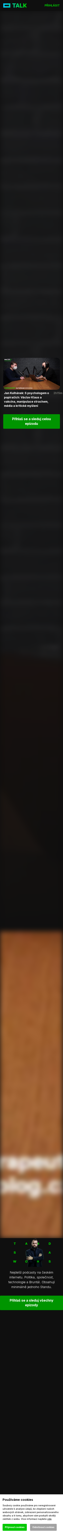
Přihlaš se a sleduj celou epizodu (31, 421)
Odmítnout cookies (43, 1527)
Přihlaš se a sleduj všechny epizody (31, 1302)
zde (49, 1519)
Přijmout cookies (15, 1527)
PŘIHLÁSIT (52, 5)
